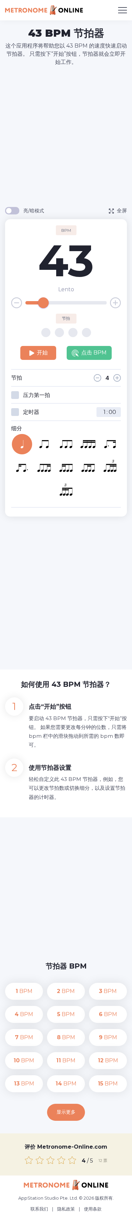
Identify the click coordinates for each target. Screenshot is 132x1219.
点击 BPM (94, 352)
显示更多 (66, 1112)
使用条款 (93, 1209)
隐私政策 (66, 1209)
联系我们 (39, 1209)
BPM (24, 991)
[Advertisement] (66, 136)
